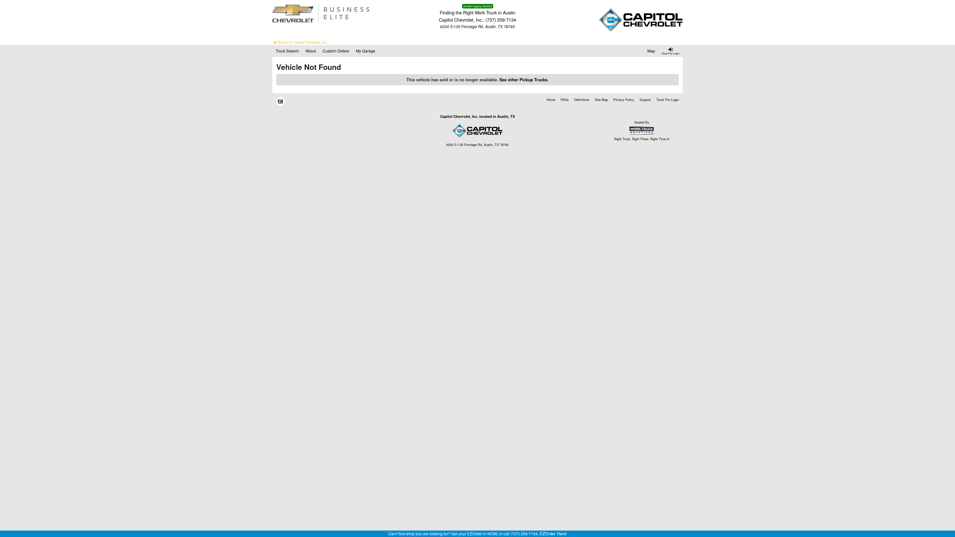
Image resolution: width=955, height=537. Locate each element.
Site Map (601, 99)
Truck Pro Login (667, 99)
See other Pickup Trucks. (524, 80)
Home (551, 99)
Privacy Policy (623, 99)
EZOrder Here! (553, 534)
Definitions (581, 99)
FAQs (565, 99)
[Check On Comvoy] (280, 101)
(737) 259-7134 (500, 19)
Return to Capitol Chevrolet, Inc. (302, 42)
